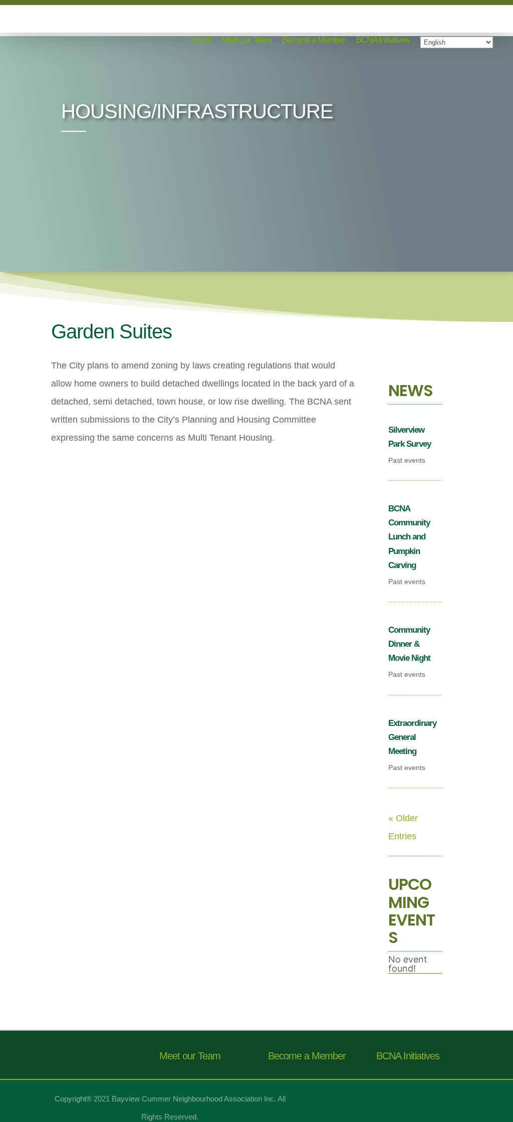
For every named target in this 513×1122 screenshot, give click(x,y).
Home (201, 41)
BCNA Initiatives (382, 41)
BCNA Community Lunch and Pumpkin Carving (409, 537)
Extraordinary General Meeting (412, 737)
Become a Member (313, 41)
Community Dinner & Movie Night (409, 644)
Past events (406, 460)
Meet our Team (246, 41)
